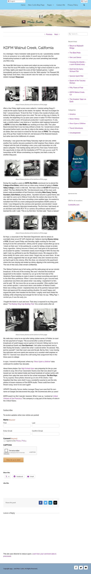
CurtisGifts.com (73, 205)
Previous (49, 34)
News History (74, 119)
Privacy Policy (21, 441)
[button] (84, 5)
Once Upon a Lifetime (42, 361)
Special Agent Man (76, 76)
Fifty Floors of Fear (76, 87)
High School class (28, 368)
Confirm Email (37, 431)
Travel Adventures (76, 128)
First (5, 423)
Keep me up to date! (13, 460)
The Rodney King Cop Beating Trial (21, 304)
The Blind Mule (75, 53)
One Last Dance (75, 57)
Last (33, 423)
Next (56, 34)
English (12, 1)
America (73, 114)
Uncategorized (75, 133)
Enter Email (7, 431)
